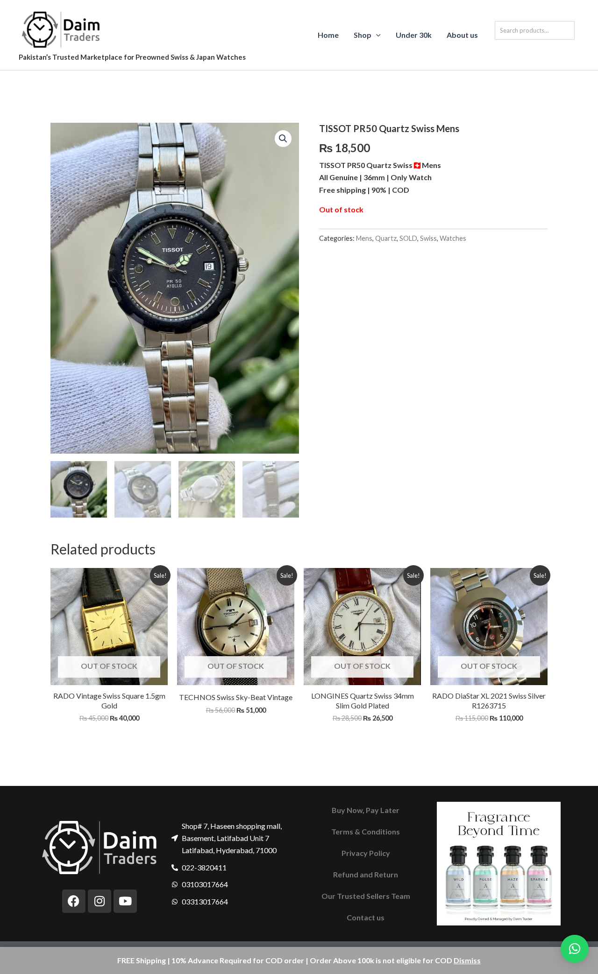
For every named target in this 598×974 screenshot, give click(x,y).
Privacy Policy (366, 852)
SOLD (408, 238)
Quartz (386, 238)
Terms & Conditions (365, 831)
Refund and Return (365, 874)
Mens (364, 238)
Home (328, 34)
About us (462, 34)
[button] (376, 35)
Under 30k (414, 34)
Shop (362, 34)
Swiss (428, 238)
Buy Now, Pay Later (365, 810)
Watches (453, 238)
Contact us (365, 917)
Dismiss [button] (467, 960)
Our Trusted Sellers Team (365, 895)
